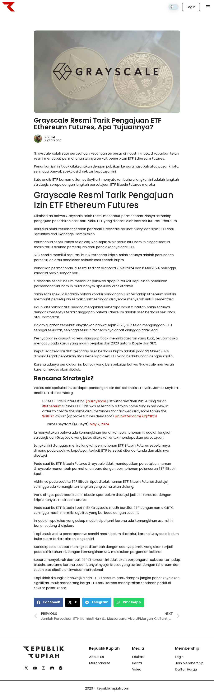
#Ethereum (51, 406)
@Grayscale (96, 401)
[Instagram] (43, 668)
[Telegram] (60, 668)
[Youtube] (35, 668)
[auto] (173, 6)
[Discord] (52, 668)
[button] (48, 602)
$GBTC (48, 416)
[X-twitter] (26, 668)
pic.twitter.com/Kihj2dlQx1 (136, 416)
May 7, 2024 (99, 424)
